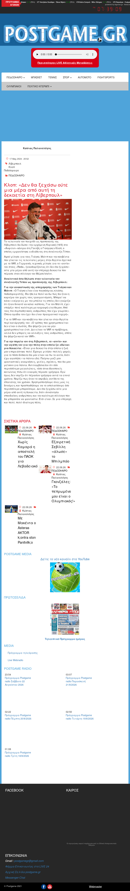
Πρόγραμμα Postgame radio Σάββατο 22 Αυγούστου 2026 (18, 681)
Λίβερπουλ (15, 163)
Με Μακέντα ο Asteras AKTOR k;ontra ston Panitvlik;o (27, 530)
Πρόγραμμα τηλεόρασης (23, 652)
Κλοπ (12, 167)
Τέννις (52, 77)
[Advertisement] (65, 116)
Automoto (84, 77)
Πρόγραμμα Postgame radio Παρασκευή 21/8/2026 (79, 681)
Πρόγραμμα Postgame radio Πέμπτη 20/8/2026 (18, 716)
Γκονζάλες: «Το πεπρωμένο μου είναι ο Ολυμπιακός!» (61, 491)
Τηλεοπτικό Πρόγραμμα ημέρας (65, 639)
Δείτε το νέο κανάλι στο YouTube (65, 559)
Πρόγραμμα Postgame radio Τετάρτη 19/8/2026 (80, 716)
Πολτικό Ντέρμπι (39, 86)
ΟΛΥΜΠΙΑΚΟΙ (14, 86)
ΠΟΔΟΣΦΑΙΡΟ (16, 175)
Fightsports (106, 77)
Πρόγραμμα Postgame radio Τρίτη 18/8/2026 (18, 754)
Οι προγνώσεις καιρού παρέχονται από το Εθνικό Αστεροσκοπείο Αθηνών (91, 844)
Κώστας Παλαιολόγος (37, 148)
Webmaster (95, 886)
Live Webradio (15, 660)
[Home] (65, 34)
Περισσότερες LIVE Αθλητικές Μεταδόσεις (65, 63)
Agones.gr (119, 4)
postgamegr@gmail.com (29, 861)
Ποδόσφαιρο (15, 77)
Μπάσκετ (36, 77)
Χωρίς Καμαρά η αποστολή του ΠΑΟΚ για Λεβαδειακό (27, 453)
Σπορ (66, 77)
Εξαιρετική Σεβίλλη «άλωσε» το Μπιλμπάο (61, 451)
